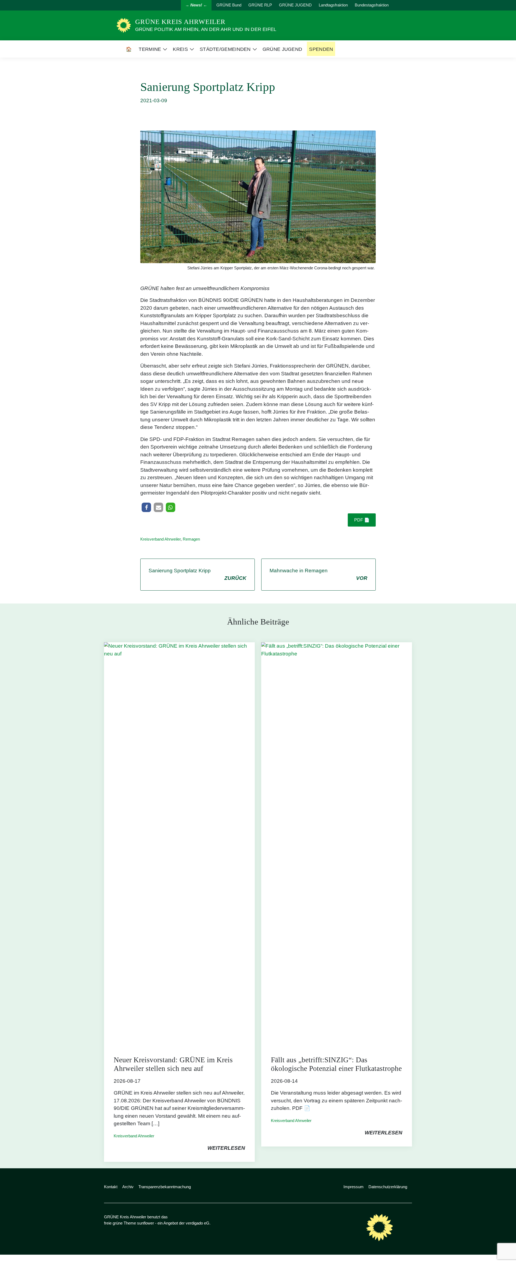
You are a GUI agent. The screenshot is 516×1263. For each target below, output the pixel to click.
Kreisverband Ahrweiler (160, 539)
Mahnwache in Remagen (318, 574)
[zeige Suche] (403, 5)
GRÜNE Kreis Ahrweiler (180, 21)
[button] (146, 507)
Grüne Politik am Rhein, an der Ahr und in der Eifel (205, 29)
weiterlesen (226, 1148)
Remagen (191, 539)
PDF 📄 (362, 520)
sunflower (145, 1223)
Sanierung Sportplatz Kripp (197, 574)
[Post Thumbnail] (179, 843)
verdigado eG (197, 1223)
